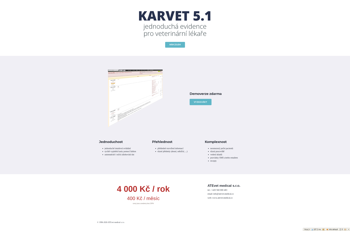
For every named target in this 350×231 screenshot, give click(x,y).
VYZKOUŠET (200, 102)
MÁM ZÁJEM (175, 44)
